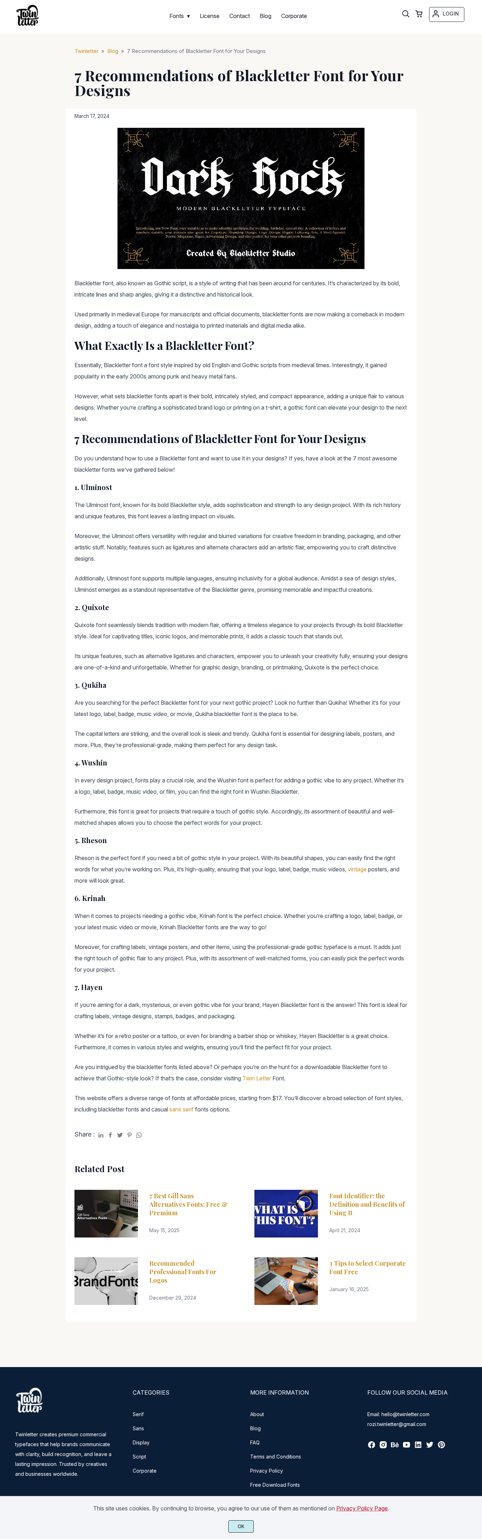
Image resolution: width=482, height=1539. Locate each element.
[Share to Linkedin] (101, 1134)
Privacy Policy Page (362, 1508)
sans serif (181, 1109)
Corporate (145, 1471)
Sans (138, 1428)
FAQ (255, 1442)
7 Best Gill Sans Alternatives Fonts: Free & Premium (188, 1204)
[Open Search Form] (405, 14)
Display (141, 1442)
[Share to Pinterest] (129, 1134)
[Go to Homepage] (27, 26)
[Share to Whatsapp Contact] (139, 1134)
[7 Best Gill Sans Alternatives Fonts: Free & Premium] (106, 1213)
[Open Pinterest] (441, 1447)
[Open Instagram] (383, 1447)
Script (139, 1457)
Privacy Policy (266, 1471)
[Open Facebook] (371, 1447)
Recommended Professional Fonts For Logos (182, 1271)
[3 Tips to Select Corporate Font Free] (286, 1281)
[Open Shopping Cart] (418, 14)
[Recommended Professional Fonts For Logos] (106, 1281)
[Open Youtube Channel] (406, 1447)
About (257, 1414)
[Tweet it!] (120, 1134)
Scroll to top (475, 1356)
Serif (138, 1414)
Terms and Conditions (275, 1457)
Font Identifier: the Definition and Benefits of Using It (367, 1204)
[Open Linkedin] (418, 1447)
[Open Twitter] (430, 1447)
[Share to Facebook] (110, 1134)
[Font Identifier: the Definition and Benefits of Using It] (286, 1213)
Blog (255, 1428)
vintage (357, 869)
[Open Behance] (395, 1447)
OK (241, 1526)
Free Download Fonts (275, 1485)
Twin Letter (256, 1078)
